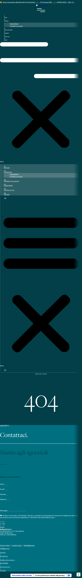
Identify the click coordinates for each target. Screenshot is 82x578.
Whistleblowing (29, 545)
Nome (2, 484)
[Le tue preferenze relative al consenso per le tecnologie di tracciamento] (78, 574)
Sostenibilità (8, 185)
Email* (2, 489)
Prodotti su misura (16, 26)
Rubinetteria (14, 24)
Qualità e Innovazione (7, 560)
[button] (41, 102)
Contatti (7, 194)
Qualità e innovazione (11, 180)
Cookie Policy (17, 545)
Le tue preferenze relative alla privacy (50, 575)
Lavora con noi (9, 189)
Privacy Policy (5, 545)
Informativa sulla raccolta (22, 575)
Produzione (8, 171)
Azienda (7, 167)
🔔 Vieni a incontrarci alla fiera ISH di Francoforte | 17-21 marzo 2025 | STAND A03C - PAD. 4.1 (38, 2)
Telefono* (3, 499)
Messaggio (4, 510)
